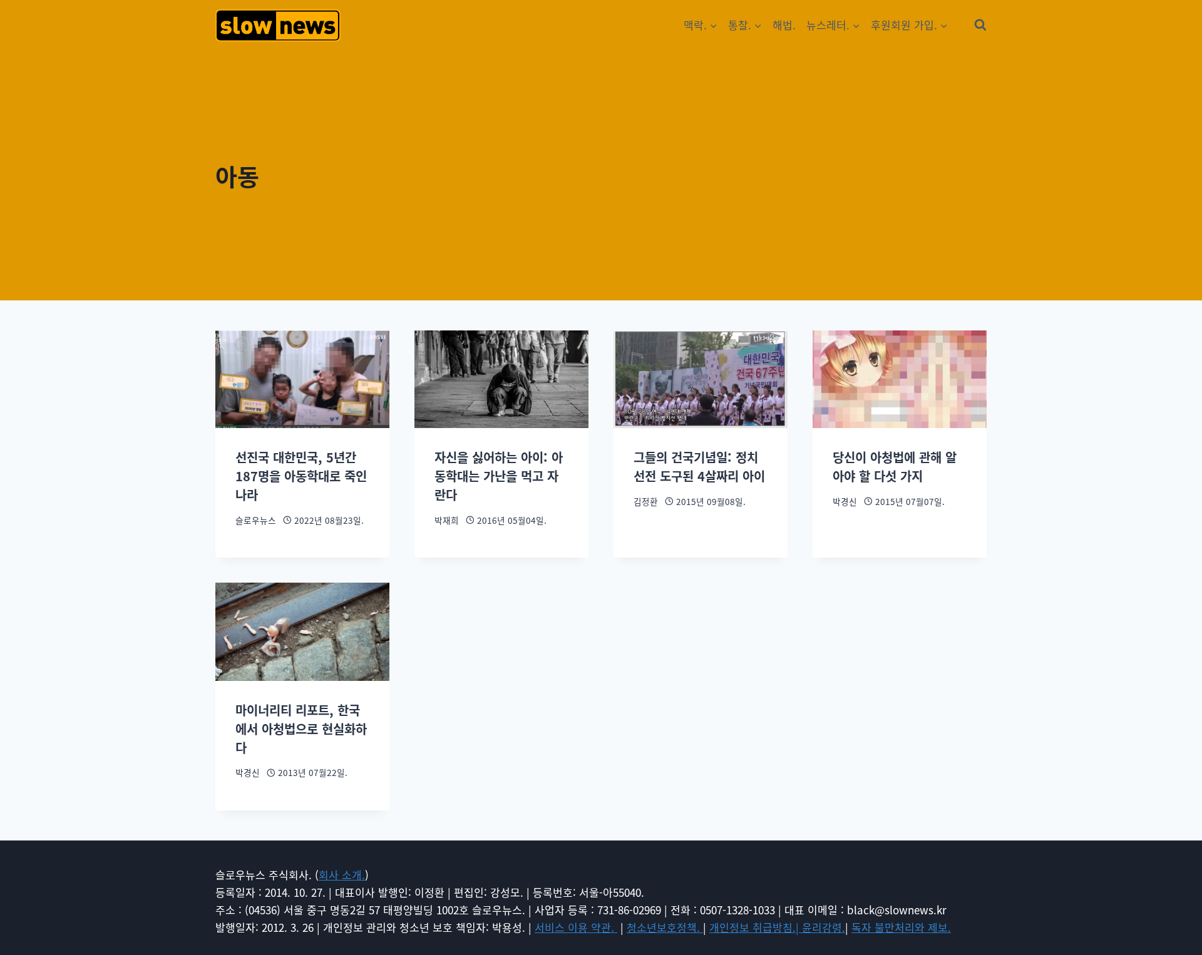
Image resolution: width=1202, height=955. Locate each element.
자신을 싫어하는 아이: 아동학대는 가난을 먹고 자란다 (498, 476)
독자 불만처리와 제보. (901, 927)
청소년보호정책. (665, 927)
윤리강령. (823, 927)
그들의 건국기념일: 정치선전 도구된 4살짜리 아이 (699, 466)
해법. (784, 25)
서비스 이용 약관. (576, 927)
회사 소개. (342, 874)
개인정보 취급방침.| (755, 927)
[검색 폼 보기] (980, 25)
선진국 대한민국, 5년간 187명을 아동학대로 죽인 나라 (301, 476)
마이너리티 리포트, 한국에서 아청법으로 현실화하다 (301, 729)
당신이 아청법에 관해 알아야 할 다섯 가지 (895, 466)
